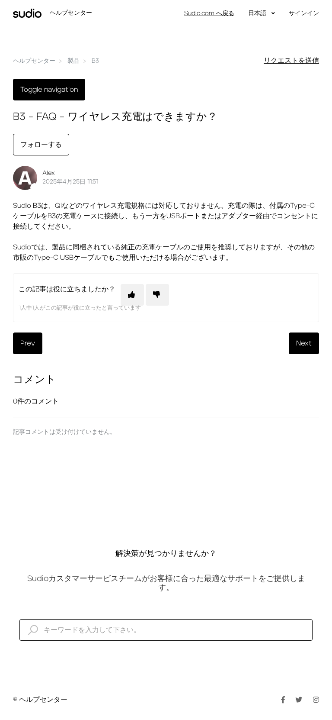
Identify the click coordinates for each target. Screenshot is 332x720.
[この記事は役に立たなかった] (157, 295)
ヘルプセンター (34, 61)
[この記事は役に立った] (132, 295)
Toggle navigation (49, 89)
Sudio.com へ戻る (209, 13)
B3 (95, 61)
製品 (73, 61)
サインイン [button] (304, 13)
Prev (27, 343)
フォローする (41, 144)
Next (304, 343)
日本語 (258, 13)
